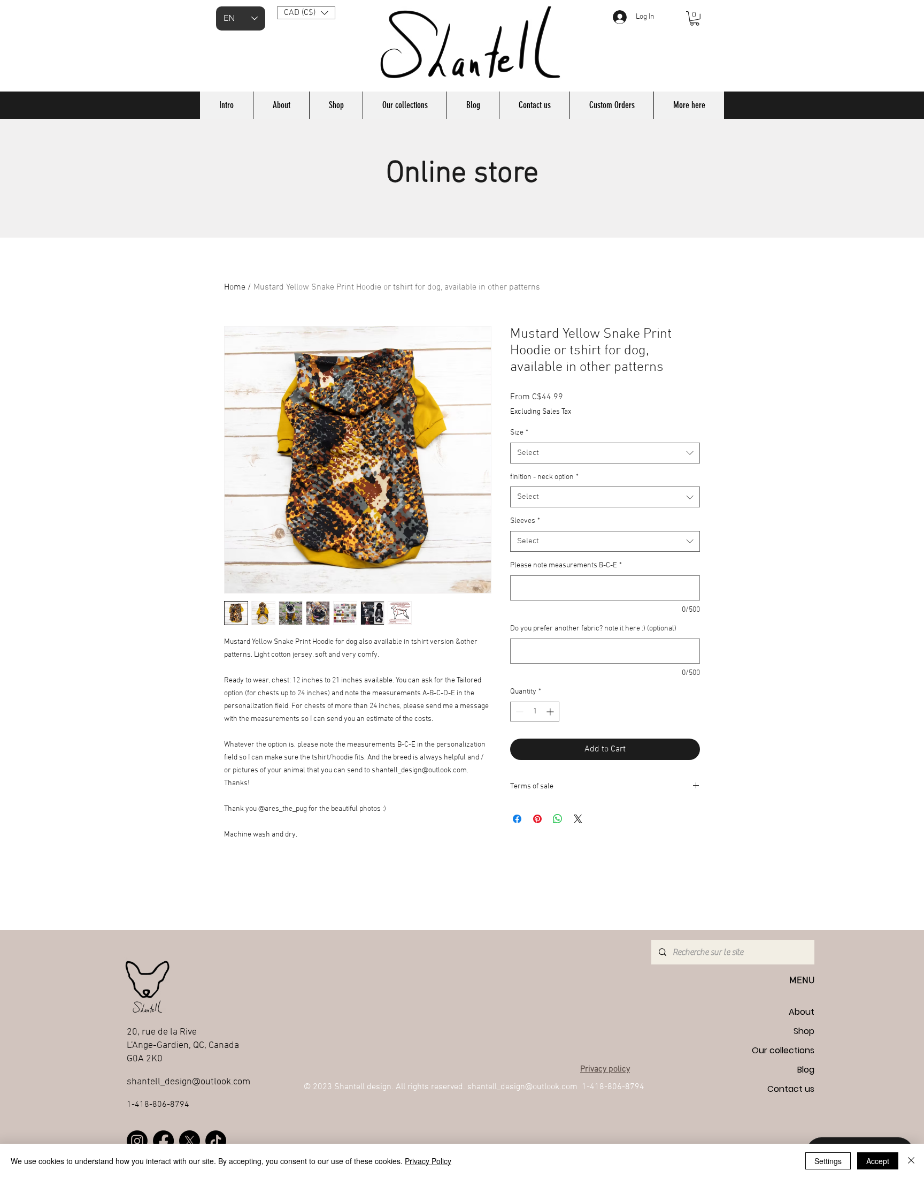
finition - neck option (544, 477)
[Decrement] (518, 711)
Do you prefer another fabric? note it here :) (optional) (593, 628)
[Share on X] (578, 818)
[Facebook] (163, 1140)
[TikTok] (215, 1140)
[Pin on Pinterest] (537, 818)
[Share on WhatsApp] (557, 818)
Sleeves (525, 521)
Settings (828, 1161)
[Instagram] (137, 1140)
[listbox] (306, 12)
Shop (804, 1031)
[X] (189, 1140)
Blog (805, 1069)
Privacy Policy (428, 1161)
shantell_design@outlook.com (188, 1082)
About (801, 1012)
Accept (877, 1161)
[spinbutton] (534, 711)
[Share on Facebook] (517, 818)
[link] (694, 18)
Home (234, 287)
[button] (306, 12)
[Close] (911, 1160)
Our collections (783, 1050)
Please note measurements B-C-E (566, 565)
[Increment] (551, 711)
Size (519, 432)
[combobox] (605, 453)
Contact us (790, 1089)
